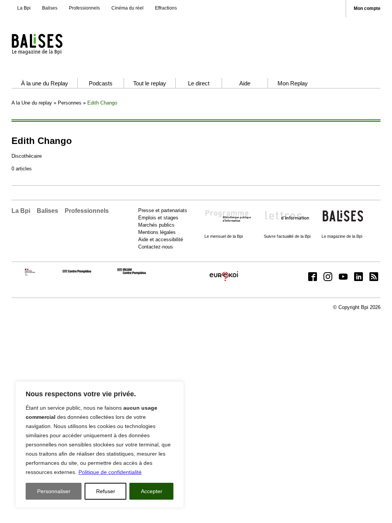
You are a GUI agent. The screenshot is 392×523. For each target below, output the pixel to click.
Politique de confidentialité (110, 472)
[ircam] (131, 273)
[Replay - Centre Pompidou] (51, 44)
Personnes (70, 103)
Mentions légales (157, 232)
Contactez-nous (155, 247)
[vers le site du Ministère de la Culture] (30, 274)
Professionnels (84, 8)
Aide (244, 83)
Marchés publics (156, 225)
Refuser (105, 491)
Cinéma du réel (127, 8)
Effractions (166, 8)
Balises (49, 8)
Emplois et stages (158, 218)
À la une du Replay (44, 83)
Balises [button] (47, 211)
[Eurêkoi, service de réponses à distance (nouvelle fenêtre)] (224, 281)
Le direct (198, 83)
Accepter (151, 491)
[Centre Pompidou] (76, 271)
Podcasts (101, 83)
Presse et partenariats (162, 210)
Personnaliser (53, 491)
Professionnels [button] (87, 211)
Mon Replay (293, 83)
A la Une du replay (31, 103)
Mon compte (367, 8)
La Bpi (24, 8)
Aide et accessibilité (160, 239)
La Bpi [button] (20, 211)
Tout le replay (149, 83)
